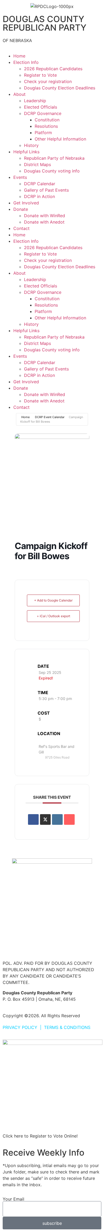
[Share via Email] (69, 819)
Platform (43, 132)
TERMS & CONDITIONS (67, 1027)
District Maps (37, 164)
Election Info (26, 62)
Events (20, 177)
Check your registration (48, 81)
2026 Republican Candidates (53, 68)
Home (19, 56)
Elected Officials (40, 107)
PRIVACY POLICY (20, 1027)
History (31, 145)
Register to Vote (40, 75)
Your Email (13, 1199)
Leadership (35, 100)
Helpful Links (26, 151)
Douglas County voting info (52, 171)
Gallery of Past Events (46, 190)
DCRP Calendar (39, 183)
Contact (21, 228)
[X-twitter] (24, 946)
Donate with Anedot (44, 222)
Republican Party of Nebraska (54, 158)
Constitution (47, 119)
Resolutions (46, 126)
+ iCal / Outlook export (53, 616)
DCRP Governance (42, 113)
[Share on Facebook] (33, 819)
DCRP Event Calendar (50, 417)
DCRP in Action (39, 196)
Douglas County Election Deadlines (59, 87)
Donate (20, 209)
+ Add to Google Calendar (53, 600)
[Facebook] (9, 946)
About (19, 94)
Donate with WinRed (44, 215)
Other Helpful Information (60, 139)
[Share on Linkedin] (57, 819)
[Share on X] (45, 819)
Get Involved (26, 202)
